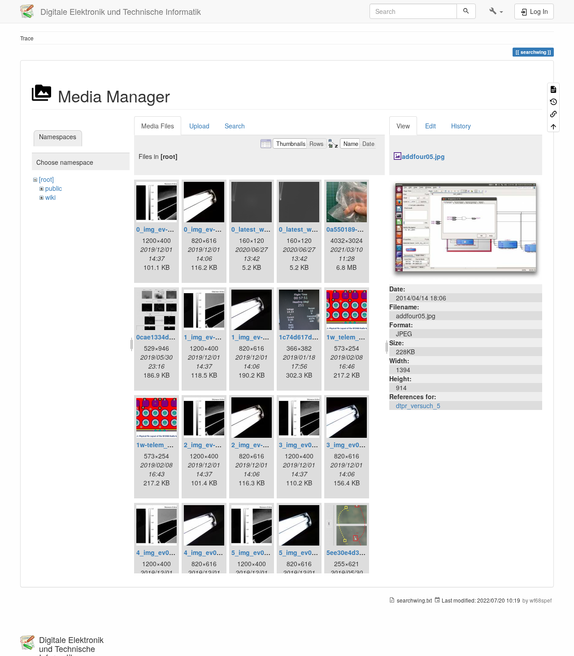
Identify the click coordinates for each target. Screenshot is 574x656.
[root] (46, 179)
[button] (496, 11)
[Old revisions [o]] (553, 100)
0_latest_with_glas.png (267, 229)
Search (235, 125)
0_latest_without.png (311, 229)
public (53, 188)
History (461, 125)
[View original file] (465, 228)
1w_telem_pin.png (354, 336)
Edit (430, 125)
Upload (199, 125)
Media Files (157, 125)
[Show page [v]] (553, 88)
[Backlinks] (553, 113)
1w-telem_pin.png (163, 444)
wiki (50, 197)
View (403, 125)
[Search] (466, 11)
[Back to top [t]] (553, 125)
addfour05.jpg (423, 156)
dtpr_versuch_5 (418, 405)
